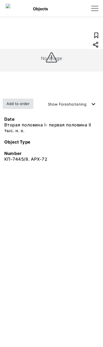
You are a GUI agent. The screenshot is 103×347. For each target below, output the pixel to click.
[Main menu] (94, 8)
